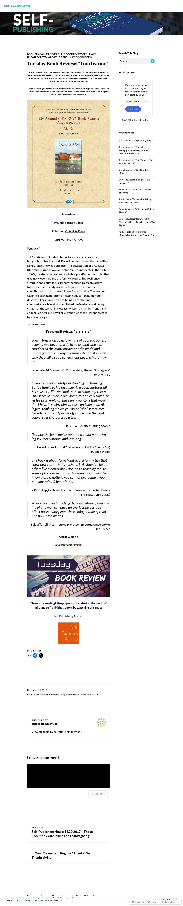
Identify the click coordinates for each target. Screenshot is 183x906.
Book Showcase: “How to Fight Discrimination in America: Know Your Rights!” (137, 222)
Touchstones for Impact (68, 544)
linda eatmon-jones (49, 694)
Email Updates (127, 72)
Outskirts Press (75, 231)
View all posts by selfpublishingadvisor (57, 731)
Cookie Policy (56, 900)
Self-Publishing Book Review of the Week (72, 54)
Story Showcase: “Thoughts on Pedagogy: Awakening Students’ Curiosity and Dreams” (134, 150)
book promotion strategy (57, 78)
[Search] (152, 61)
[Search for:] (137, 61)
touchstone (92, 694)
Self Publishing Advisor (17, 5)
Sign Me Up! (133, 109)
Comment (98, 793)
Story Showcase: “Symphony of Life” (136, 140)
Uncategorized (37, 57)
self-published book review (73, 694)
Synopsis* (33, 248)
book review (33, 694)
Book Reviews (36, 54)
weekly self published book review (70, 57)
